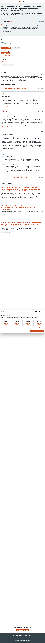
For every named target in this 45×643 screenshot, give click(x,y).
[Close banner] (43, 311)
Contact (25, 635)
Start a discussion (5, 53)
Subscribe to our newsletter (22, 630)
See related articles (16, 47)
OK (36, 330)
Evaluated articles (5, 61)
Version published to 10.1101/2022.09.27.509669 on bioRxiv (17, 177)
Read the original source (7, 106)
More (16, 148)
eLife (10, 21)
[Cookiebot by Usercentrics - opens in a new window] (36, 311)
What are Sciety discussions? (7, 55)
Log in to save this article (8, 64)
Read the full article (6, 47)
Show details (39, 327)
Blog (13, 635)
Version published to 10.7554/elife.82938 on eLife (15, 88)
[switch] (17, 324)
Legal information (28, 640)
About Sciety (19, 635)
